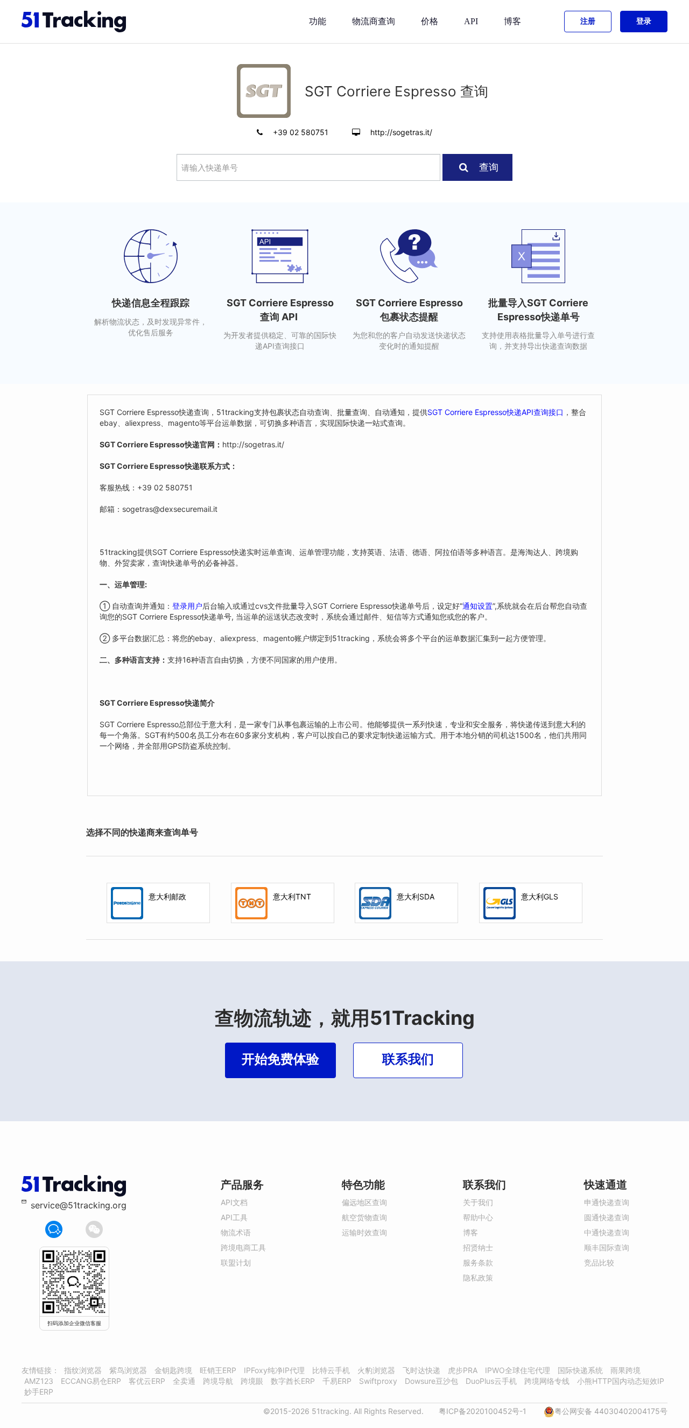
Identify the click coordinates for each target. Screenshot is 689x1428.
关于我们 (478, 1202)
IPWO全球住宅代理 (517, 1370)
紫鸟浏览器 (128, 1370)
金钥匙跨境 (173, 1370)
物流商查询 (373, 21)
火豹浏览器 (376, 1370)
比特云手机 (331, 1370)
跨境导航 (218, 1380)
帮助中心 (478, 1217)
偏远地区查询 (364, 1202)
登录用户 (187, 605)
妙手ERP (38, 1391)
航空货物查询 (364, 1217)
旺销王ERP (218, 1370)
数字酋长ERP (293, 1380)
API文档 (234, 1202)
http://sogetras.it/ (401, 132)
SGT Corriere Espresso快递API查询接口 (495, 412)
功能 (317, 21)
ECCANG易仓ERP (91, 1380)
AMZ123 (38, 1380)
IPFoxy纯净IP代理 (274, 1370)
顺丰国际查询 (606, 1247)
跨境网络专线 (547, 1380)
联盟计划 (236, 1262)
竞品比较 (599, 1262)
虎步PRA (462, 1370)
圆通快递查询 (606, 1217)
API (471, 21)
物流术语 (236, 1232)
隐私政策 (478, 1277)
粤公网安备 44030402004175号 (610, 1411)
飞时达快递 (421, 1370)
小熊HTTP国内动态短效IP (620, 1380)
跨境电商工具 (243, 1247)
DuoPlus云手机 (491, 1380)
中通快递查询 (606, 1232)
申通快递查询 (606, 1202)
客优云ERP (147, 1380)
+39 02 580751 (302, 132)
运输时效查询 (364, 1232)
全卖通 (184, 1380)
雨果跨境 (625, 1370)
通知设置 (477, 605)
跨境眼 (252, 1380)
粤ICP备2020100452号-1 (482, 1411)
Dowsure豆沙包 (431, 1380)
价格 (429, 21)
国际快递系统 (580, 1370)
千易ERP (336, 1380)
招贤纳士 (478, 1247)
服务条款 (478, 1262)
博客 (512, 21)
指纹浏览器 (83, 1370)
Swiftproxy (378, 1380)
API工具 (234, 1217)
